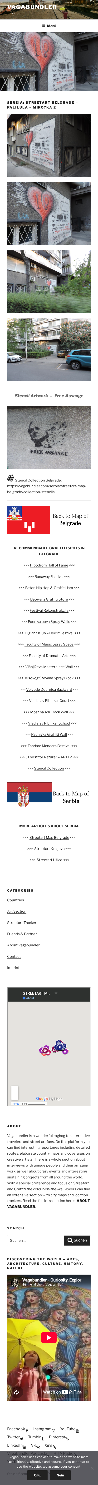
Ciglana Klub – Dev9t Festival (49, 633)
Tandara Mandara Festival (49, 746)
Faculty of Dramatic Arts (49, 656)
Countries (15, 900)
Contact (14, 956)
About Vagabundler (23, 945)
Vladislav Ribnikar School (49, 723)
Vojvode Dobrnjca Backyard (49, 689)
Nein (60, 1475)
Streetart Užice (49, 860)
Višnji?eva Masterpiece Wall (49, 667)
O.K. (37, 1475)
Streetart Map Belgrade (49, 837)
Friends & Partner (22, 934)
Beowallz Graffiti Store (49, 599)
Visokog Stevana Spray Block (49, 678)
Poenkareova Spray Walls (49, 622)
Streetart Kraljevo (49, 849)
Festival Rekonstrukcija (49, 610)
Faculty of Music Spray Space (49, 644)
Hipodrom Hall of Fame (49, 565)
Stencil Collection (49, 768)
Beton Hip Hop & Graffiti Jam (49, 588)
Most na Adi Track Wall (49, 712)
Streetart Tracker (21, 923)
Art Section (16, 911)
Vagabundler (32, 7)
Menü (51, 26)
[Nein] (92, 1468)
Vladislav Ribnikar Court (49, 701)
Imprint (13, 968)
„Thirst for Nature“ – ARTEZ (49, 757)
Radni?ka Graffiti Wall (49, 734)
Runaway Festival (49, 577)
